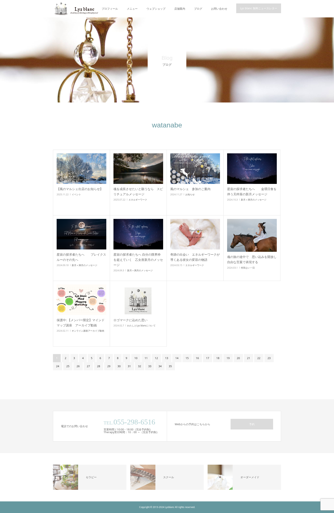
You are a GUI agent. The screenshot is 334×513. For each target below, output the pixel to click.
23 (269, 358)
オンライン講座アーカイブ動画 (88, 330)
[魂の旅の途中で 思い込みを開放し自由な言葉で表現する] (252, 235)
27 (88, 366)
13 (166, 358)
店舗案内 (179, 8)
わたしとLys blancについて (141, 325)
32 (139, 366)
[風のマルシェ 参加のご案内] (195, 168)
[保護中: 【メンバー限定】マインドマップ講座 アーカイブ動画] (81, 299)
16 (197, 358)
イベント (76, 194)
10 (135, 358)
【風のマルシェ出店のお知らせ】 (80, 189)
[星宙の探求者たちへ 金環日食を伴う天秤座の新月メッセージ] (252, 168)
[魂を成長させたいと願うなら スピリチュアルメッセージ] (138, 168)
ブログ (198, 8)
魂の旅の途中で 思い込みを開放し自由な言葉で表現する (252, 259)
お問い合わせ (219, 8)
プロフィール (110, 8)
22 (258, 358)
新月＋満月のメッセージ (253, 199)
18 (217, 358)
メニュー (132, 8)
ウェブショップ (156, 8)
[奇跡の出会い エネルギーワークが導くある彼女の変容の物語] (195, 234)
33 (149, 366)
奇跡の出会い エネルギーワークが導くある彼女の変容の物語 (195, 257)
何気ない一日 (248, 267)
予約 (252, 424)
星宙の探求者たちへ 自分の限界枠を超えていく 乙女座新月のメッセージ (138, 259)
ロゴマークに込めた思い (130, 320)
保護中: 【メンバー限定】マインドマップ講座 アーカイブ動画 (81, 322)
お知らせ (190, 194)
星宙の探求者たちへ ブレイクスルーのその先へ (81, 257)
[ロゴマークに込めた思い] (138, 299)
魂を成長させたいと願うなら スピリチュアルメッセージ (138, 191)
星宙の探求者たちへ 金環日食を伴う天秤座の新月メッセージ (252, 191)
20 (238, 358)
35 (170, 366)
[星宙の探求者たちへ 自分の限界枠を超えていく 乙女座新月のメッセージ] (138, 234)
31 (129, 366)
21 (248, 358)
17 (207, 358)
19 (228, 358)
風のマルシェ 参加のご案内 (190, 189)
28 (98, 366)
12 (156, 358)
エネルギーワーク (138, 199)
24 (57, 366)
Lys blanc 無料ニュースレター (258, 8)
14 (176, 358)
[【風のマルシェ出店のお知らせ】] (81, 168)
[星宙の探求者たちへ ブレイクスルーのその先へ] (81, 234)
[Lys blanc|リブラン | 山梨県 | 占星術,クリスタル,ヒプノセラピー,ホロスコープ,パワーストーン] (75, 8)
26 (78, 366)
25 (67, 366)
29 (108, 366)
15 (187, 358)
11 (146, 358)
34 (160, 366)
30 (119, 366)
